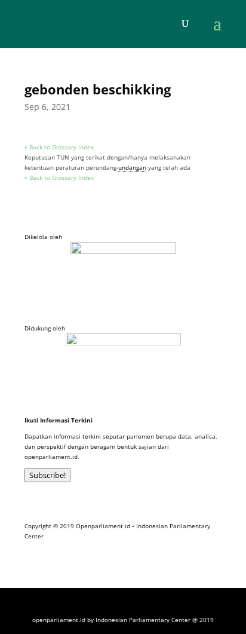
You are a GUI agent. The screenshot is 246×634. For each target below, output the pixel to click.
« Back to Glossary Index (59, 147)
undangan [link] (132, 167)
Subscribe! (47, 475)
